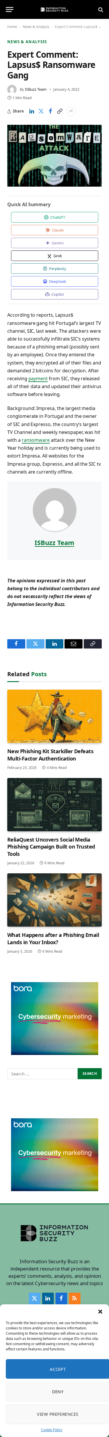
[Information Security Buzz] (54, 9)
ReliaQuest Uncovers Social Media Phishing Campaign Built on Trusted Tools (51, 846)
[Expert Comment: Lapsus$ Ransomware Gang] (54, 156)
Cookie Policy (51, 1429)
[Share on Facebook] (50, 111)
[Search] (100, 9)
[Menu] (9, 9)
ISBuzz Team (36, 89)
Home (12, 26)
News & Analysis (36, 26)
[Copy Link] (59, 111)
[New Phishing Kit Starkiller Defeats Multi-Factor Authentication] (54, 716)
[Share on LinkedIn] (31, 111)
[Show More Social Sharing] (71, 111)
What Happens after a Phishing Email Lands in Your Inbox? (53, 938)
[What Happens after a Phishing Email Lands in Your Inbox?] (54, 900)
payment (38, 378)
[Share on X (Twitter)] (41, 111)
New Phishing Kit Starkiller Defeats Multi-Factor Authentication (50, 755)
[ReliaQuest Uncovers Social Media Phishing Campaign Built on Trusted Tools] (54, 804)
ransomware (36, 440)
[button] (100, 1312)
